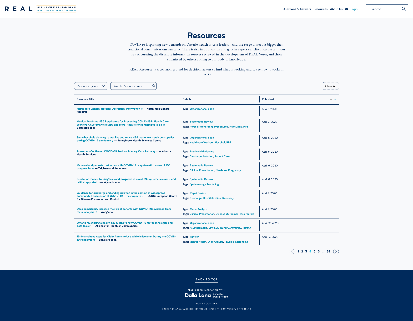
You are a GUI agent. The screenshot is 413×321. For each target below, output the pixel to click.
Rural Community (230, 227)
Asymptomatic (198, 227)
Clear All (330, 86)
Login (354, 9)
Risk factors (247, 213)
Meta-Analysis (198, 209)
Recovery (228, 198)
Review (194, 236)
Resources (320, 9)
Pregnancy (234, 170)
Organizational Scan (202, 108)
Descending (335, 99)
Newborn (221, 170)
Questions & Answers (296, 9)
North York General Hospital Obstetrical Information (108, 108)
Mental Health (198, 241)
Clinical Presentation (202, 170)
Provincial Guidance (202, 151)
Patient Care (222, 156)
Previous (291, 251)
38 (328, 251)
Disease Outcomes (227, 213)
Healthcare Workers (201, 142)
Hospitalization (212, 198)
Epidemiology (198, 184)
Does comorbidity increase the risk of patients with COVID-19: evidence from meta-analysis (124, 210)
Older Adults (215, 241)
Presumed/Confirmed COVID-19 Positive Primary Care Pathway (116, 151)
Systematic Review (201, 121)
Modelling (213, 184)
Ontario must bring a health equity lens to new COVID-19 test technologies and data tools (125, 224)
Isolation (208, 156)
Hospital (220, 142)
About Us (336, 9)
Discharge (195, 156)
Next (336, 251)
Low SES (213, 227)
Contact (211, 303)
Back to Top (207, 279)
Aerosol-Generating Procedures (209, 126)
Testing (246, 227)
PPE (245, 126)
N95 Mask (235, 126)
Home (199, 303)
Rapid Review (198, 193)
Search (403, 9)
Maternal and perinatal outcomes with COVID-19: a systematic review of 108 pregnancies (123, 167)
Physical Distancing (236, 241)
